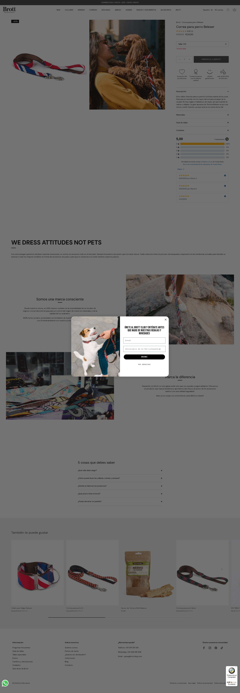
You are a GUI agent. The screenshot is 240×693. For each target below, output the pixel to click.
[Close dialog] (166, 319)
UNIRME (144, 357)
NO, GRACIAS (144, 364)
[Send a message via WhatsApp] (5, 683)
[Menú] (236, 667)
